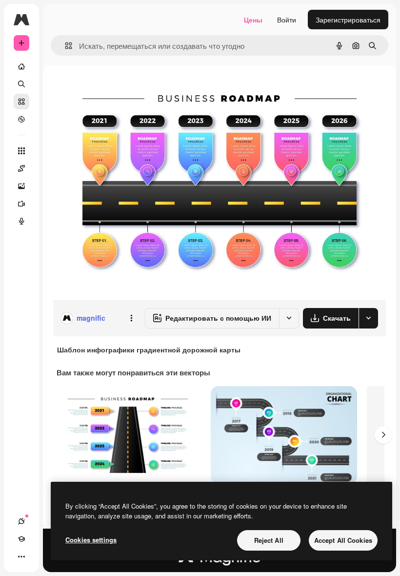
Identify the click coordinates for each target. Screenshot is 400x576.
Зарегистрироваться (348, 19)
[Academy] (21, 539)
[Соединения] (21, 521)
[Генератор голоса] (21, 221)
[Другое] (21, 556)
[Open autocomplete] (64, 45)
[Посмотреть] (21, 119)
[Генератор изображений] (21, 186)
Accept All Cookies (343, 540)
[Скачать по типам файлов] (368, 318)
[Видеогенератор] (21, 203)
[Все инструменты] (21, 151)
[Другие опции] (131, 318)
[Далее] (383, 435)
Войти (286, 19)
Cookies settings (91, 539)
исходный (118, 87)
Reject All (268, 540)
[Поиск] (21, 84)
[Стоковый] (21, 101)
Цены (253, 19)
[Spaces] (21, 168)
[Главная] (21, 66)
